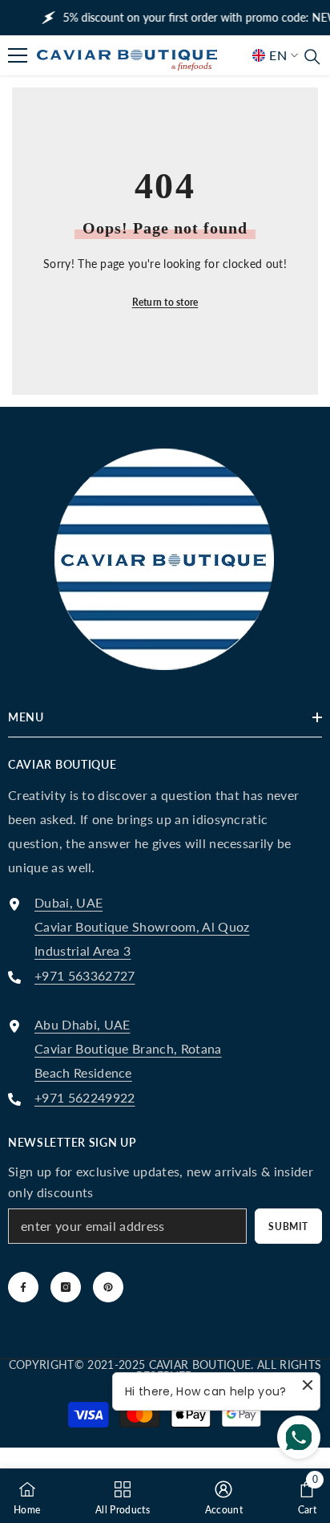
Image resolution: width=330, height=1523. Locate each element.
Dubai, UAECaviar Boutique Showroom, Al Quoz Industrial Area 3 (142, 926)
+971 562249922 (84, 1097)
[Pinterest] (108, 1287)
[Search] (312, 57)
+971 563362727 (84, 975)
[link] (262, 72)
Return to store (165, 302)
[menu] (17, 55)
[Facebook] (23, 1287)
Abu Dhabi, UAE (82, 1024)
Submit (288, 1226)
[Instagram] (65, 1287)
